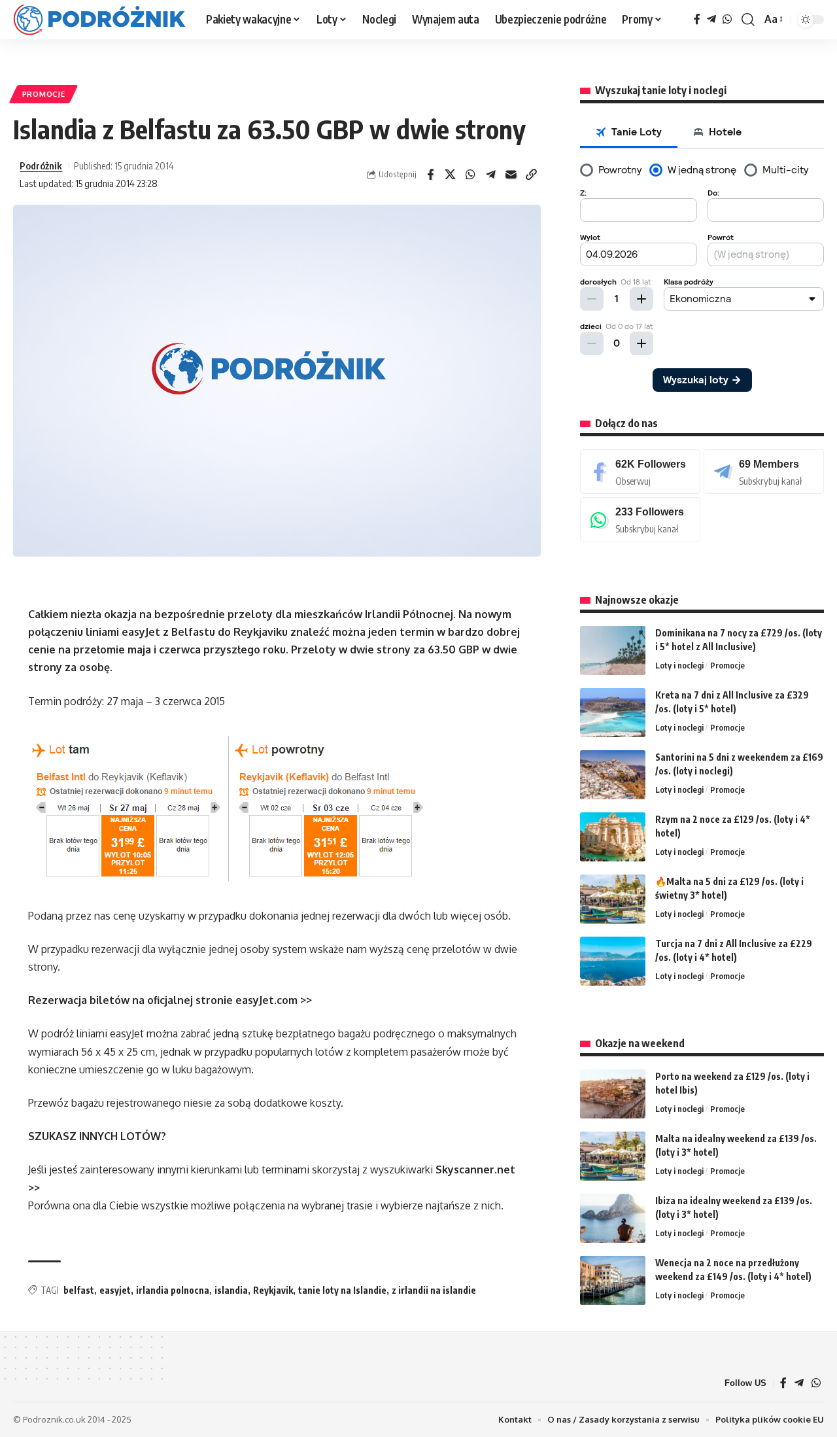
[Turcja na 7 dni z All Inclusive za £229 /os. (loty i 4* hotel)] (612, 961)
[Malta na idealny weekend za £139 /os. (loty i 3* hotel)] (612, 1156)
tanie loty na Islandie (342, 1290)
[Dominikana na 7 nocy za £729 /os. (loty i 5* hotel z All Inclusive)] (612, 650)
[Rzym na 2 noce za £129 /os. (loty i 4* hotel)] (612, 836)
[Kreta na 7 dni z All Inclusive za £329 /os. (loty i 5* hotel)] (612, 712)
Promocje (43, 94)
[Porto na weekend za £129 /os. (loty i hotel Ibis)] (612, 1093)
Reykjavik (273, 1290)
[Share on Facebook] (430, 174)
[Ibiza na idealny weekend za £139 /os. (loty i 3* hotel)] (612, 1218)
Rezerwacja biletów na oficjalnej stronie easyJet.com (163, 1000)
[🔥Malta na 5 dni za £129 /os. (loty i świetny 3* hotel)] (612, 899)
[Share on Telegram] (491, 174)
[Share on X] (450, 174)
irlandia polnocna (172, 1290)
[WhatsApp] (727, 19)
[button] (748, 20)
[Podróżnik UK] (99, 19)
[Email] (511, 174)
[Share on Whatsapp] (471, 174)
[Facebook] (697, 19)
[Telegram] (711, 19)
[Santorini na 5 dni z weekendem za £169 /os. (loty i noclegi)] (612, 774)
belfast (78, 1290)
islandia (231, 1290)
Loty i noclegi (679, 665)
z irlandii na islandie (434, 1290)
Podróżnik (41, 165)
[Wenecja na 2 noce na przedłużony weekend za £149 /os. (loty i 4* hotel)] (612, 1280)
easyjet (115, 1290)
